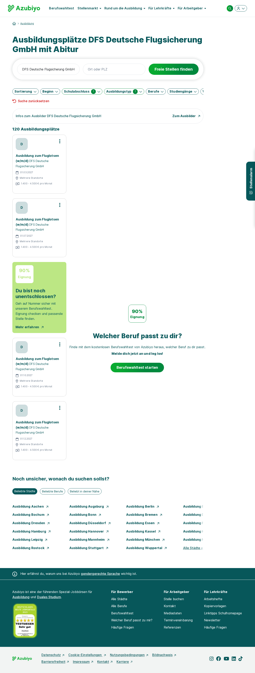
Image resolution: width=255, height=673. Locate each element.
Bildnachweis (162, 655)
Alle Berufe (119, 606)
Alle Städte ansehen (198, 548)
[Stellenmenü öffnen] (60, 141)
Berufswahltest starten (137, 367)
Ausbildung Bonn (83, 515)
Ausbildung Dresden (29, 523)
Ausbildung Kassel (141, 531)
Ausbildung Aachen (28, 506)
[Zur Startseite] (24, 8)
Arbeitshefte (213, 599)
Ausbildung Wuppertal (144, 548)
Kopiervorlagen (215, 606)
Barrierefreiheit (53, 662)
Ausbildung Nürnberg (200, 540)
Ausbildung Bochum (28, 515)
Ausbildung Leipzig (27, 540)
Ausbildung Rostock (28, 548)
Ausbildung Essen (141, 523)
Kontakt (170, 606)
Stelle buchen (174, 599)
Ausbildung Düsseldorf (88, 523)
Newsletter (212, 620)
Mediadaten (173, 613)
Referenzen (172, 627)
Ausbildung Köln (196, 531)
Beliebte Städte (24, 491)
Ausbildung (27, 23)
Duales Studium (49, 597)
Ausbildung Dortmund (201, 515)
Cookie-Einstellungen (85, 655)
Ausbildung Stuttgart (86, 548)
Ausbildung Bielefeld (200, 506)
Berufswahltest (61, 8)
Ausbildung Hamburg (29, 531)
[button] (25, 91)
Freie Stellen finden (174, 69)
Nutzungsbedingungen (127, 655)
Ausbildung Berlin (140, 506)
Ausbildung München (143, 540)
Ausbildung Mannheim (87, 540)
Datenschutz (51, 655)
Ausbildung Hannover (87, 531)
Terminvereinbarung (178, 620)
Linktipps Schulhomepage (223, 613)
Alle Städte (119, 599)
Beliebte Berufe (52, 491)
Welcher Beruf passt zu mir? (131, 620)
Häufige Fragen (122, 627)
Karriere (123, 662)
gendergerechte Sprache (100, 574)
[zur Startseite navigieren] (14, 23)
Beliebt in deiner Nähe (84, 491)
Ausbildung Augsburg (87, 506)
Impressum (81, 662)
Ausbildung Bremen (142, 515)
